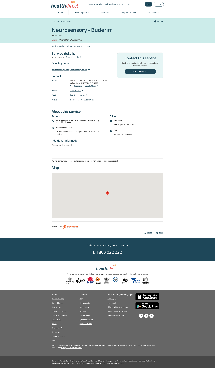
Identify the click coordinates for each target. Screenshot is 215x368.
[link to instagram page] (146, 316)
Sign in (158, 4)
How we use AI (57, 328)
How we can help (58, 299)
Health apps (84, 307)
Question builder (86, 324)
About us (55, 340)
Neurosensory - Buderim (80, 100)
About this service (74, 46)
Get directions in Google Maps (83, 86)
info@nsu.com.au (77, 95)
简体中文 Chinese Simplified (118, 307)
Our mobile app (57, 303)
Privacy (54, 324)
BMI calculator (85, 303)
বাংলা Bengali (112, 303)
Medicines (105, 12)
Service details (58, 46)
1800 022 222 (108, 252)
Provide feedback (58, 336)
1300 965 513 (75, 90)
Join (148, 4)
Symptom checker (128, 12)
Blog (81, 299)
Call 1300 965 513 (140, 71)
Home (60, 12)
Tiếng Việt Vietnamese (116, 315)
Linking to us (56, 307)
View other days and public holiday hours (69, 69)
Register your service (59, 315)
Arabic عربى (112, 299)
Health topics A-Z (81, 12)
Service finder (153, 12)
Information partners (59, 311)
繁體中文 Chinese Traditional (118, 311)
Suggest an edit (72, 57)
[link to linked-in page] (151, 316)
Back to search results (63, 21)
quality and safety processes (71, 348)
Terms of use (56, 319)
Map (88, 46)
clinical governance (144, 345)
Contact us (56, 332)
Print (161, 232)
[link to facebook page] (141, 316)
